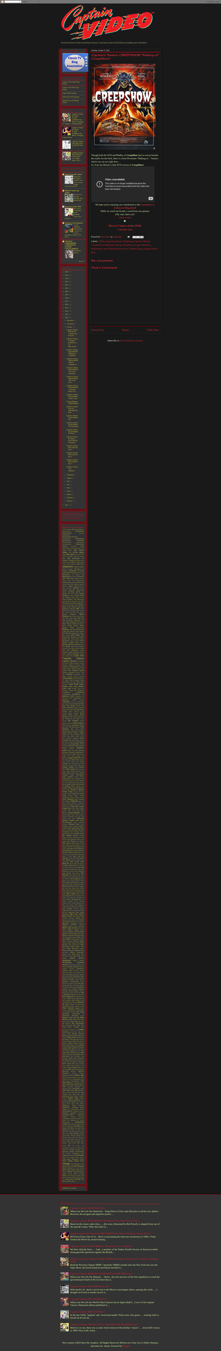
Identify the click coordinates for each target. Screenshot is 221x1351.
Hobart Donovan (69, 833)
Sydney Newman (77, 1116)
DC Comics (73, 721)
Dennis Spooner (66, 725)
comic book (73, 684)
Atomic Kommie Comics (73, 174)
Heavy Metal (72, 828)
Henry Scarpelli (66, 830)
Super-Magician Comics (70, 1111)
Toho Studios (66, 1135)
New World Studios (78, 974)
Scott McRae (66, 1065)
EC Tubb (71, 756)
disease (64, 733)
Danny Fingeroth (79, 707)
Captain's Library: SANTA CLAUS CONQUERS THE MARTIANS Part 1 (104, 1324)
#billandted (66, 535)
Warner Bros (66, 1170)
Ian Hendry (80, 841)
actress (64, 564)
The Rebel (78, 1128)
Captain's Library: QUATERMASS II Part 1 (72, 432)
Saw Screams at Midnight (76, 1061)
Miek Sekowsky (66, 943)
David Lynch (73, 715)
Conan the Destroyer (76, 690)
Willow (64, 1175)
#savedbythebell (66, 544)
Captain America (73, 652)
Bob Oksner (75, 635)
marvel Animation (79, 921)
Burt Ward (68, 648)
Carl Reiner (65, 663)
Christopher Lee (79, 674)
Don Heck (73, 742)
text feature (80, 1120)
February (70, 498)
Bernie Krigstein (69, 614)
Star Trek (72, 1094)
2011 (67, 505)
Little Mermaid (73, 906)
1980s (101, 241)
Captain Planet (69, 655)
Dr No (82, 744)
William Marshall (78, 1173)
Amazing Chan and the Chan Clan (73, 582)
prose (63, 1012)
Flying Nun (80, 771)
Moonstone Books (67, 956)
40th (74, 556)
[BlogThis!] (136, 237)
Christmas (69, 674)
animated (69, 588)
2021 (67, 288)
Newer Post (97, 329)
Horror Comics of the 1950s (125, 225)
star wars (80, 1094)
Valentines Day (78, 1153)
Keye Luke (66, 890)
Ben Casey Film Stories (77, 612)
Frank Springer (67, 776)
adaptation (110, 241)
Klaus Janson (71, 894)
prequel (77, 1008)
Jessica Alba (73, 863)
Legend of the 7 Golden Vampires (71, 903)
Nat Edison (69, 972)
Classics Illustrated (74, 680)
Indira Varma (80, 843)
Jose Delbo (73, 882)
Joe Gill (81, 867)
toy (78, 1143)
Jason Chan (72, 858)
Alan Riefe (80, 576)
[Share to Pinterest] (142, 237)
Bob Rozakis (71, 637)
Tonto (68, 1141)
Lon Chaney (80, 906)
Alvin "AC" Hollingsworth (76, 580)
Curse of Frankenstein (77, 702)
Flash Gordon (70, 769)
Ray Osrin (76, 1025)
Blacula (64, 625)
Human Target (66, 839)
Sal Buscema (69, 1054)
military (82, 948)
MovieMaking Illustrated (73, 962)
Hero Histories (75, 831)
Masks (77, 930)
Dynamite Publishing (75, 752)
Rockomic (81, 1043)
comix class (66, 688)
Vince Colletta (67, 1161)
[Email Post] (128, 236)
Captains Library (73, 658)
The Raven (70, 1128)
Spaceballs (70, 1086)
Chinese (78, 672)
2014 (67, 311)
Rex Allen (78, 1032)
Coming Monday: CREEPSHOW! (72, 402)
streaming (75, 1107)
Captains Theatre (142, 241)
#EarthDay (80, 540)
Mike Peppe (75, 946)
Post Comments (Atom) (131, 340)
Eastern (64, 756)
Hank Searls (80, 820)
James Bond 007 (74, 852)
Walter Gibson (67, 1168)
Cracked (81, 700)
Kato (63, 886)
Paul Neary (77, 992)
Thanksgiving (66, 1122)
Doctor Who (79, 734)
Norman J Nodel (68, 980)
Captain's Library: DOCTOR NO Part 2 (72, 455)
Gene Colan (65, 789)
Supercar (81, 1111)
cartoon (71, 665)
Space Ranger (75, 1085)
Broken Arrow (79, 642)
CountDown (66, 694)
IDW (63, 843)
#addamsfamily (67, 533)
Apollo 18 (66, 593)
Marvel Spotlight (79, 926)
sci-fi (64, 1063)
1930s (70, 550)
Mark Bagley (76, 916)
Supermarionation (68, 1115)
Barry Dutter (74, 605)
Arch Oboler (74, 593)
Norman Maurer (79, 979)
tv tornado (70, 1150)
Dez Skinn (65, 727)
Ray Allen (81, 1021)
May (68, 488)
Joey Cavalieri (79, 871)
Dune (69, 750)
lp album (71, 910)
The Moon (77, 1126)
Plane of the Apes (72, 1002)
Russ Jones (78, 1052)
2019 (67, 295)
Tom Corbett (71, 1137)
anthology (71, 592)
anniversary (80, 590)
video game (66, 1159)
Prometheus (80, 1010)
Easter (82, 754)
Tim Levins (65, 1133)
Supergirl (65, 1113)
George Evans (67, 792)
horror (82, 833)
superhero (73, 1113)
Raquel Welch (66, 1021)
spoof (80, 1090)
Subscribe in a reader (69, 1188)
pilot (63, 1000)
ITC (71, 847)
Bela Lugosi (80, 610)
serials (75, 1067)
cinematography (67, 678)
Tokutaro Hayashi (76, 1135)
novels (82, 981)
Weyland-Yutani (79, 1172)
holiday (77, 833)
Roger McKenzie (73, 1047)
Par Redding (73, 989)
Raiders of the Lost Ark (70, 1017)
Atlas (71, 603)
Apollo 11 (80, 592)
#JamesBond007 (66, 542)
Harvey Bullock (73, 826)
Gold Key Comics (77, 807)
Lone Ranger (67, 908)
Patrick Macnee (74, 991)
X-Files (73, 1177)
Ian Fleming (72, 841)
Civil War (76, 678)
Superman (81, 1113)
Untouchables (79, 1151)
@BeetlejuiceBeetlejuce (77, 529)
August (69, 478)
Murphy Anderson (73, 967)
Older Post (153, 329)
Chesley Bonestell (68, 672)
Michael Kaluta (78, 941)
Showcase (65, 1071)
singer (82, 1077)
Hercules (74, 830)
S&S (82, 1052)
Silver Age (79, 1075)
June (68, 484)
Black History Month (69, 624)
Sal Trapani (77, 1054)
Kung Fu (69, 895)
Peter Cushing (66, 996)
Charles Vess (80, 668)
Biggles (75, 618)
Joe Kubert (65, 869)
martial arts (80, 918)
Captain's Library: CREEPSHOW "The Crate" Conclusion (72, 370)
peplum (73, 994)
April (69, 491)
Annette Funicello (68, 590)
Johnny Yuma (80, 880)
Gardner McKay (67, 788)
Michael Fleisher (67, 941)
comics (81, 686)
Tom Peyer (78, 1139)
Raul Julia (74, 1021)
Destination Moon (78, 725)
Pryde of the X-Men (73, 1012)
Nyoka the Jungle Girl (68, 983)
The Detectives (77, 1124)
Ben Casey (65, 612)
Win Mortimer (72, 1175)
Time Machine (74, 1133)
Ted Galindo (77, 1118)
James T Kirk (67, 856)
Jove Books (81, 882)
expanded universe (67, 765)
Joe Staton (71, 871)
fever (76, 767)
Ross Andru (70, 1050)
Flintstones (73, 771)
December (70, 320)
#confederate (66, 539)
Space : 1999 (79, 1081)
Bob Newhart (66, 635)
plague (73, 1000)
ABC (73, 562)
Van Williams (79, 1155)
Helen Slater (80, 828)
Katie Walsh (80, 884)
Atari (82, 601)
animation (76, 588)
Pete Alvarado (80, 994)
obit (76, 983)
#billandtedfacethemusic (70, 537)
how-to (75, 835)
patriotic (71, 992)
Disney (70, 733)
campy (82, 650)
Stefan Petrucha (74, 1096)
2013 (67, 314)
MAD (82, 910)
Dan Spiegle (71, 705)
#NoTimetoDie (80, 542)
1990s (67, 554)
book (78, 637)
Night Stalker (71, 978)
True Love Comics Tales (73, 206)
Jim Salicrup (80, 863)
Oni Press (70, 987)
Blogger (126, 1346)
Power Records (67, 1008)
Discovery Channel (77, 731)
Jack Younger (74, 850)
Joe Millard (72, 869)
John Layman (71, 877)
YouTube (78, 1179)
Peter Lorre (75, 996)
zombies (68, 1181)
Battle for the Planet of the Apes (73, 607)
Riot (77, 1037)
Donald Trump (66, 744)
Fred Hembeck (76, 778)
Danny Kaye (65, 709)
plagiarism (68, 1000)
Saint (64, 1054)
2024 (67, 278)
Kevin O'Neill (80, 888)
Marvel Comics (69, 924)
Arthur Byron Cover (77, 597)
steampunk (65, 1096)
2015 (67, 308)
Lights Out (65, 906)
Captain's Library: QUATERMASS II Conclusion (72, 425)
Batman (81, 605)
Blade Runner (73, 626)
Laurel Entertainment (112, 248)
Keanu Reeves (70, 886)
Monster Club (66, 954)
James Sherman (80, 854)
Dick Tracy (75, 729)
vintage (146, 248)
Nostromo (65, 981)
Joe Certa (68, 867)
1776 (82, 548)
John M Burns (80, 877)
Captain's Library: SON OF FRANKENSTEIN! (72, 409)
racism (82, 1015)
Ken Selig (72, 888)
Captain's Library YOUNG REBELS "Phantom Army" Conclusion (101, 1246)
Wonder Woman (66, 1177)
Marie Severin (67, 916)
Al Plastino (76, 574)
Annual (64, 591)
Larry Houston (71, 897)
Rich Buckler (72, 1034)
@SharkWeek (79, 531)
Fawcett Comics (68, 767)
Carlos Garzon (74, 663)
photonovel (80, 998)
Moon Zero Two (78, 954)
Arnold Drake (79, 595)
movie (72, 958)
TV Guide (78, 1148)
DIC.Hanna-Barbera (74, 727)
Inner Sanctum (66, 845)
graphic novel (66, 810)
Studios (82, 1109)
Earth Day (76, 754)
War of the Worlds (78, 1168)
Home (125, 329)
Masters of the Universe (69, 933)
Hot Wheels (66, 835)
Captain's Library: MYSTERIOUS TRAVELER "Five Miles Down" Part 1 (78, 156)
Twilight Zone (80, 1149)
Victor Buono (80, 1157)
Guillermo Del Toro (74, 816)
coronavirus (80, 692)
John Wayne (71, 880)
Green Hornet (74, 813)
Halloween (96, 248)
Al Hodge (79, 573)
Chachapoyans (74, 667)
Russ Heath (71, 1052)
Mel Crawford (73, 937)
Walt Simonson (79, 1166)
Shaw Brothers (80, 1069)
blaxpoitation (80, 627)
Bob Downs (80, 631)
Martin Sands (75, 920)
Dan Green (77, 704)
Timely (82, 1133)
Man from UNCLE (77, 914)
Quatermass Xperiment (70, 1015)
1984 (63, 554)
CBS (82, 665)
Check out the (125, 217)
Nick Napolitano (74, 976)
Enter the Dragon (78, 761)
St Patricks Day (70, 1092)
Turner (64, 1145)
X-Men (78, 1177)
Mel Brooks (65, 937)
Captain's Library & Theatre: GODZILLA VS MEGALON (72, 342)
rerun (76, 1029)
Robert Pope (76, 1041)
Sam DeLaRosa (75, 1056)
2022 (67, 285)
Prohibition (71, 1010)
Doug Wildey (75, 744)
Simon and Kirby (67, 1077)
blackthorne (80, 623)
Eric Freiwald (72, 763)
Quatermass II (78, 1014)
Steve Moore (66, 1103)
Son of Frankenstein (74, 1079)
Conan (74, 688)
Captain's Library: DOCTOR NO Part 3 (72, 447)
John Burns (76, 873)
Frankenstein (66, 778)
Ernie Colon (80, 763)
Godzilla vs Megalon (68, 805)
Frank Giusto (75, 773)
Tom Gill (64, 1139)
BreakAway (66, 641)
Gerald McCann (74, 797)
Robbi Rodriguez (67, 1041)
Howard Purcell (72, 837)
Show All (81, 261)
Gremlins (64, 816)
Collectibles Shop (125, 229)
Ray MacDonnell (67, 1025)
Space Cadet (73, 1083)
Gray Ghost (75, 810)
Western (69, 1172)
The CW (70, 1124)
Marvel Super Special (69, 928)
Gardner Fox (80, 786)
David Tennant (73, 716)
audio (74, 603)
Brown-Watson (75, 644)
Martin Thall (70, 922)
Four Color (66, 773)
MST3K (78, 964)
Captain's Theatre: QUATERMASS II (72, 417)
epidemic (65, 763)
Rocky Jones (66, 1045)
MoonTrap (77, 956)
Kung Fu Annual (76, 895)
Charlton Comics (78, 670)
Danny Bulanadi (67, 707)
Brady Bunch (80, 639)
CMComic (65, 684)
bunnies (76, 646)
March (69, 494)
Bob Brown (77, 629)
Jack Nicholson (79, 848)
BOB (71, 629)
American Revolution (68, 584)
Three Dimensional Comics (76, 1131)
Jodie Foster (73, 865)
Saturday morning (75, 1060)
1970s (75, 552)
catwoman (77, 665)
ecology (78, 756)
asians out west (76, 601)
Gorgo (82, 808)
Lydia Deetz (77, 910)
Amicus (77, 584)
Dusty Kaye (74, 750)
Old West (81, 983)
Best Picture (80, 616)
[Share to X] (138, 237)
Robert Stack (72, 1043)
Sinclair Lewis (76, 1077)
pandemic (65, 989)
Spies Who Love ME (70, 1090)
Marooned (71, 918)
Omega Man (65, 985)
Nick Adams (65, 976)
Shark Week (71, 1069)
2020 (67, 291)
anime (82, 588)
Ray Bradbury (66, 1023)
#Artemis (81, 533)
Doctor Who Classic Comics (70, 736)
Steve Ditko (72, 1102)
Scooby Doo (71, 1063)
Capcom (65, 652)
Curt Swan (65, 703)
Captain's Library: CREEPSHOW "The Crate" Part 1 (72, 379)
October (70, 327)
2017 (67, 301)
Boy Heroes (71, 639)
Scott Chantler (80, 1063)
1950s (81, 550)
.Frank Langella (66, 529)
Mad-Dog (65, 912)
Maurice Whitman (68, 935)
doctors (75, 738)
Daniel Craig (80, 705)
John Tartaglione (75, 879)
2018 (67, 298)
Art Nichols (66, 597)
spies (82, 1088)
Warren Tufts (75, 1170)
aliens (77, 578)
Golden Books (75, 808)
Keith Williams (80, 886)
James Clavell (71, 854)
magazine (72, 912)
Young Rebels (69, 1179)
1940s (75, 550)
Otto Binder (80, 987)
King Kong (73, 890)
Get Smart (65, 801)
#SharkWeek (80, 544)
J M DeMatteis (77, 846)
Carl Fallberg (80, 661)
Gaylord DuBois (78, 788)
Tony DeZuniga (75, 1141)
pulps (82, 1012)
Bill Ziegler (81, 622)
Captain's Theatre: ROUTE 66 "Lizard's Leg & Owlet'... (72, 332)
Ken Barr (65, 888)
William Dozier (67, 1173)
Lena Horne (70, 905)
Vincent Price (79, 1161)
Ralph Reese (73, 1019)
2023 (67, 282)
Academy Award (79, 562)
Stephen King (135, 248)
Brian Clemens (75, 640)
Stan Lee (78, 1092)
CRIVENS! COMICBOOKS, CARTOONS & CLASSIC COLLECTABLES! (71, 245)
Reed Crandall (73, 1027)
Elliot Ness (75, 760)
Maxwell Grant (79, 935)
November (70, 324)
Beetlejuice (74, 610)
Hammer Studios (68, 820)
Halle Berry (71, 818)
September (70, 475)
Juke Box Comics (67, 884)
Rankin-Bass (80, 1019)
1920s (64, 550)
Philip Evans (71, 998)
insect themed (75, 845)
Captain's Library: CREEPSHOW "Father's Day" (72, 396)
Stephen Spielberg (74, 1100)
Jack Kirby (70, 848)
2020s (64, 556)
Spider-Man (76, 1088)
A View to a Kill (66, 562)
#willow (64, 546)
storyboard (65, 1107)
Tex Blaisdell (71, 1120)
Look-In (76, 908)
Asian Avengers (66, 601)
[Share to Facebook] (140, 237)
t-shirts (72, 1118)
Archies (72, 595)
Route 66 (77, 1050)
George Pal (75, 793)
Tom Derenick (80, 1137)
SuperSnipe (81, 1114)
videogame (75, 1159)
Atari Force (65, 603)
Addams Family (79, 567)
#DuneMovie (66, 540)
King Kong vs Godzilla (73, 892)
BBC (77, 609)
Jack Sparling (66, 850)
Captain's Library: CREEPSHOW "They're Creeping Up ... (72, 361)
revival (72, 1032)
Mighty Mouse (76, 943)
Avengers (79, 603)
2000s (72, 554)
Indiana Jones (70, 843)
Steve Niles (75, 1103)
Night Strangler (79, 978)
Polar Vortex (70, 1006)
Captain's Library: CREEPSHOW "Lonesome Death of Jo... (72, 388)
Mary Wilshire (67, 930)
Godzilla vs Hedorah (78, 803)
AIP (68, 573)
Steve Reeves (78, 1105)
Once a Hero (73, 985)
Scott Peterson (75, 1065)
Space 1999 (66, 1083)
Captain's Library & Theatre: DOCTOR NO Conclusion (72, 439)
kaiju (75, 884)
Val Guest (66, 1153)
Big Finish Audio (67, 618)
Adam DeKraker (71, 564)
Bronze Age (66, 644)
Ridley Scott (71, 1037)
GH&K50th (74, 801)
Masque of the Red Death (76, 932)
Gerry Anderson (67, 799)
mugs (82, 964)
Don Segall (80, 742)
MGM (73, 939)
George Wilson (73, 795)
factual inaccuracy (79, 765)
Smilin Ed (65, 1079)
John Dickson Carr (74, 875)
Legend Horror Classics (76, 901)
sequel (70, 1067)
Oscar (74, 987)
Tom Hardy (71, 1139)
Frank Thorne (79, 776)
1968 (70, 552)
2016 (67, 304)
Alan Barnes (73, 576)
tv (69, 1145)
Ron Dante (71, 1049)
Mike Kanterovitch (74, 944)
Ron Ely (78, 1049)
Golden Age (66, 808)
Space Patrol (66, 1085)
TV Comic (76, 1145)
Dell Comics (79, 723)
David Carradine (74, 713)
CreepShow (127, 245)
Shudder (73, 1071)
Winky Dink (80, 1175)
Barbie (68, 605)
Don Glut (67, 742)
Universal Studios (68, 1151)
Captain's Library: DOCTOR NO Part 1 (72, 462)
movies (65, 964)
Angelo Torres (73, 586)
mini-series (65, 952)
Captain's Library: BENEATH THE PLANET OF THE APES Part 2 (101, 1273)
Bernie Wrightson (124, 241)
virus (72, 1164)
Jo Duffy (65, 865)
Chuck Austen (67, 676)
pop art (82, 1006)
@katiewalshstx (66, 531)
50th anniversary (73, 558)
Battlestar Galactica (68, 609)
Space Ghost (80, 1083)
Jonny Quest (66, 882)
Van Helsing (71, 1155)
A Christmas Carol (79, 560)
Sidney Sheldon (78, 1073)
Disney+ (76, 733)
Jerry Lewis (74, 862)
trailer (82, 1143)
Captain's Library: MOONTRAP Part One (89, 1286)
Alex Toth (66, 578)
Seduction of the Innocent (70, 97)
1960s (64, 552)
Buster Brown (75, 648)
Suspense (64, 1116)
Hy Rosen (77, 839)
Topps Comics (72, 1143)
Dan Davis (71, 703)
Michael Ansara (79, 939)
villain (82, 1159)
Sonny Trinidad (70, 1081)
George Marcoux (79, 791)
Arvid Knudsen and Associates (73, 599)
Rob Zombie (80, 1039)
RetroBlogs (66, 1032)
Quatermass (66, 1014)
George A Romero (141, 245)
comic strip (73, 686)
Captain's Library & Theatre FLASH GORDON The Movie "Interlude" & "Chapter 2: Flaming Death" (73, 119)
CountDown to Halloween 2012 (106, 245)
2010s (75, 554)
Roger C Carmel (75, 1045)
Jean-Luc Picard (75, 860)
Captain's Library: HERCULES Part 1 (87, 1311)
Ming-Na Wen (79, 950)
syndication (66, 1118)
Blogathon (65, 629)
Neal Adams (77, 972)
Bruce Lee (69, 646)
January (69, 501)
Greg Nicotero (80, 814)
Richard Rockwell (75, 1035)
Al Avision (73, 573)
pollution (77, 1006)
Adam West (80, 564)
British (71, 642)
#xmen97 (73, 546)
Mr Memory (72, 964)
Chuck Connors (79, 676)
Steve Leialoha (80, 1101)
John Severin (66, 878)
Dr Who (71, 746)
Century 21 (66, 667)
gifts (80, 801)
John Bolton (66, 873)
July (68, 481)
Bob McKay (80, 633)
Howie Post (80, 837)
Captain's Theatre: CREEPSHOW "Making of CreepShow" (72, 352)
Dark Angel (73, 709)
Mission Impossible (77, 952)
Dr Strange (65, 745)
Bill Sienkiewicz (71, 622)
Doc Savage (70, 734)
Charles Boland (71, 668)
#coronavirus (79, 539)
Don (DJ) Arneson (74, 740)
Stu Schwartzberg (73, 1109)
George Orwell (66, 793)
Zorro (73, 1181)
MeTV (69, 939)
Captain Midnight (73, 654)
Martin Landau (66, 920)
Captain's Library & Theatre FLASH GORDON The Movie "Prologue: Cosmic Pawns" (73, 132)
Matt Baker (81, 933)
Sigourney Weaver (68, 1075)
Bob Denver (71, 631)
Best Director (73, 616)
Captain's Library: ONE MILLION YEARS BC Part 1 (78, 144)
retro (126, 248)
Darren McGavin (74, 711)
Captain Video (79, 656)
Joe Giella (75, 867)
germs (82, 797)
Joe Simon (78, 869)
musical (72, 968)
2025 (67, 275)
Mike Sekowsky (72, 948)
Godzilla (68, 803)
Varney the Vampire (68, 1157)
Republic (72, 1029)
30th (71, 556)
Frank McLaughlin (77, 775)
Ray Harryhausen (78, 1023)
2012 (67, 317)
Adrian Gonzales (67, 569)
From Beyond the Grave (72, 782)
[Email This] (133, 237)
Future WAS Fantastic (69, 93)
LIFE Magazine (79, 905)
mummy (64, 966)
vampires (65, 1155)
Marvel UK (81, 928)
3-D (68, 556)
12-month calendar (75, 548)
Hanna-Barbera (67, 822)
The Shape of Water (74, 1130)
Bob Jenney (72, 633)
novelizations (74, 981)
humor (73, 839)
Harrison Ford (74, 824)
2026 (67, 272)
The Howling (69, 1126)
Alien (72, 578)
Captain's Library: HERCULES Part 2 (87, 1208)
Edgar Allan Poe (74, 758)
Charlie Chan (66, 670)
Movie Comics (78, 960)
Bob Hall (65, 633)
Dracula (71, 748)
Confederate (66, 692)
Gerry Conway (79, 799)
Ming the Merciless (68, 950)
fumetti (69, 784)
